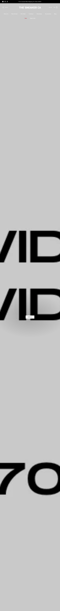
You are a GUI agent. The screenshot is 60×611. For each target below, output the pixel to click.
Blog (55, 13)
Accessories (48, 13)
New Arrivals (14, 13)
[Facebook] (3, 1)
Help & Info (32, 18)
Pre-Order (23, 13)
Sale (26, 18)
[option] (30, 307)
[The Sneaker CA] (30, 7)
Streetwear (39, 13)
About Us (6, 13)
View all (30, 317)
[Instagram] (5, 1)
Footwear (31, 13)
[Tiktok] (7, 1)
